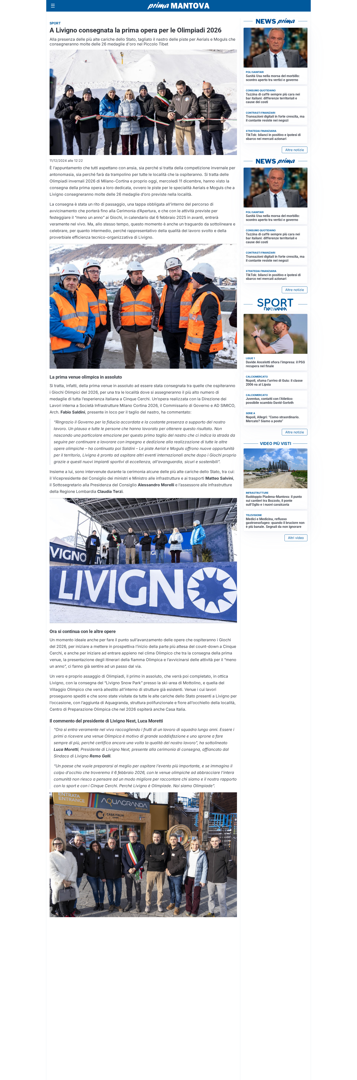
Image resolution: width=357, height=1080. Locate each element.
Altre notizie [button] (294, 150)
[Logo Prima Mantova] (178, 6)
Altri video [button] (296, 538)
